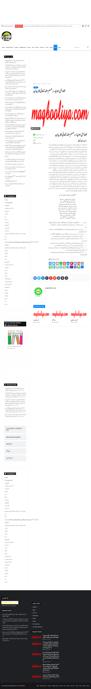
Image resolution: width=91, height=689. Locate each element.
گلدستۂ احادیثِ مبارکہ (8, 282)
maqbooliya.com (40, 135)
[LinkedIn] (43, 278)
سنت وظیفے (7, 245)
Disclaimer (35, 616)
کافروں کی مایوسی (36, 320)
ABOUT (35, 607)
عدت (6, 259)
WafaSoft (23, 686)
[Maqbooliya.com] (6, 36)
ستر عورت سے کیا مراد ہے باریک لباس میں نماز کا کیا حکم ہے (14, 164)
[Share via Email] (62, 278)
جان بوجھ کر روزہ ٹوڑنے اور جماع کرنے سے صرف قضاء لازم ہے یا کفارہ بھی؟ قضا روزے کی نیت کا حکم (15, 88)
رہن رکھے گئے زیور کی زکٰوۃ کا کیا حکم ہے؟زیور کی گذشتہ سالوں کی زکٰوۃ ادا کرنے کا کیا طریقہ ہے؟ (15, 104)
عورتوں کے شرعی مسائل (9, 265)
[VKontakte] (58, 278)
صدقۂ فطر (6, 254)
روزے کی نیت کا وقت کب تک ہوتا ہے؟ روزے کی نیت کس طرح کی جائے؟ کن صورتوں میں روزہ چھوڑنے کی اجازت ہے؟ (15, 99)
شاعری (6, 251)
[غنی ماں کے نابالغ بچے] (79, 314)
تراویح (6, 220)
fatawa (29, 47)
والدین (6, 304)
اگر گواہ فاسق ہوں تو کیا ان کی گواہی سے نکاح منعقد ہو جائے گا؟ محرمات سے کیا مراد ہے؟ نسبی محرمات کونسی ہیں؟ (14, 132)
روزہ (6, 237)
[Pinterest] (51, 278)
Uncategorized (8, 203)
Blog (55, 47)
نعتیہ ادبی (6, 296)
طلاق (6, 256)
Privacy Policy (36, 624)
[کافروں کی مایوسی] (41, 314)
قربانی (6, 273)
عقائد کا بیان (7, 262)
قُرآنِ (6, 271)
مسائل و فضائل (7, 287)
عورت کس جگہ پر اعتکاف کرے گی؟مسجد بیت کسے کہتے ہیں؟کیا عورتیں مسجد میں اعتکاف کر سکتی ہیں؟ (14, 62)
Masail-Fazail (9, 47)
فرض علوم (7, 268)
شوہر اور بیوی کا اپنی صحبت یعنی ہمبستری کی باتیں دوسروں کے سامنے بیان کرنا (15, 185)
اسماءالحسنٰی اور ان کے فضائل (9, 208)
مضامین (6, 290)
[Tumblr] (47, 278)
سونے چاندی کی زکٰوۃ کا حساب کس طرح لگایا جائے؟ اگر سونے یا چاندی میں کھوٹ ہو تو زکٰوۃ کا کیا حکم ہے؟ (15, 115)
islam (39, 84)
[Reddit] (54, 278)
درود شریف (7, 231)
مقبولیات (6, 293)
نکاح (6, 299)
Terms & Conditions (37, 627)
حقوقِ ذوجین (7, 225)
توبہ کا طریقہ (7, 223)
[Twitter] (39, 278)
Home (51, 47)
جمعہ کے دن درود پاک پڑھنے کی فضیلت (11, 181)
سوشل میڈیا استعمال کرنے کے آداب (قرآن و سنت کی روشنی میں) (15, 248)
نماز (5, 302)
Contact (35, 613)
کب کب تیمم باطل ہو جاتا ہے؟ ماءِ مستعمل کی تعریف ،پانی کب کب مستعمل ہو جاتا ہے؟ (15, 177)
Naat (33, 47)
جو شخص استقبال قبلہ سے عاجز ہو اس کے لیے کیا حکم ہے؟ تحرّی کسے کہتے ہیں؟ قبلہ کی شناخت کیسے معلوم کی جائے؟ (15, 142)
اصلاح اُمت (7, 211)
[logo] (9, 604)
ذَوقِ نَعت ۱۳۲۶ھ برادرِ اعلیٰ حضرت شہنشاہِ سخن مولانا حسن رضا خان (15, 234)
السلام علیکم (7, 157)
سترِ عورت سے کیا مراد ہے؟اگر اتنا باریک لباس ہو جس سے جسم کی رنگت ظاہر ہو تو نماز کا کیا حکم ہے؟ (15, 168)
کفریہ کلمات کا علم (8, 279)
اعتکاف (6, 214)
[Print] (66, 278)
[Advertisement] (45, 12)
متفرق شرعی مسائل (8, 285)
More (47, 47)
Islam (3, 47)
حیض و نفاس (7, 228)
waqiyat (16, 47)
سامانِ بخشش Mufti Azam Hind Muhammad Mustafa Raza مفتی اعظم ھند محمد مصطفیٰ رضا (21, 242)
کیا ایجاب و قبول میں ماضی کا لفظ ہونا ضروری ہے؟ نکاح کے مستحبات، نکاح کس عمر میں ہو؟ (14, 137)
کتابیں (6, 276)
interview (42, 47)
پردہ (5, 217)
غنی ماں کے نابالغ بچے (74, 320)
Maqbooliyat (23, 47)
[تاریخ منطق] (60, 314)
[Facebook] (35, 278)
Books (37, 47)
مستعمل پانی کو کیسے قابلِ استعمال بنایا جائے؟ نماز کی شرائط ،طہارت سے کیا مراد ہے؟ (15, 173)
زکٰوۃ (5, 239)
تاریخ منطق (54, 320)
